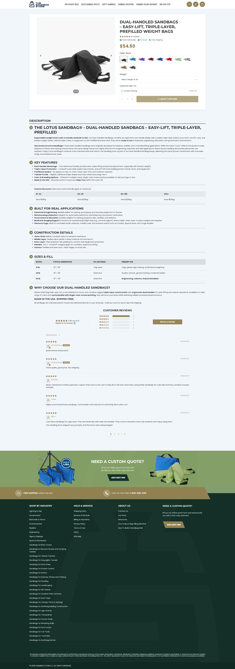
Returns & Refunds (82, 515)
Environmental (35, 524)
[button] (125, 36)
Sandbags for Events (38, 573)
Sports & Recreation (37, 540)
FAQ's (76, 532)
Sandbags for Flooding (38, 581)
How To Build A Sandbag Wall (130, 528)
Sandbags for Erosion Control (41, 568)
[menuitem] (72, 4)
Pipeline (32, 528)
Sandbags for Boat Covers (40, 545)
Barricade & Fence (37, 519)
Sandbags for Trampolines (40, 615)
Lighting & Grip (35, 511)
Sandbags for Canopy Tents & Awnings (46, 602)
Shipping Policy (80, 511)
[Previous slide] (40, 56)
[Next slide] (112, 56)
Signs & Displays (36, 536)
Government (34, 515)
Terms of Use (79, 528)
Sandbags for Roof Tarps (39, 598)
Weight (123, 74)
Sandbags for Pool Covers (40, 627)
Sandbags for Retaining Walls (41, 623)
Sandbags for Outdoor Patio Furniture (45, 594)
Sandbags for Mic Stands (40, 589)
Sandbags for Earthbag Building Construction (48, 606)
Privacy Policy (79, 524)
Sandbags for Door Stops (40, 564)
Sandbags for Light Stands (40, 610)
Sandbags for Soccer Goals (41, 619)
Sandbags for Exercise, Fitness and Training (47, 577)
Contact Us (123, 511)
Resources (122, 519)
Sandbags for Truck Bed (39, 636)
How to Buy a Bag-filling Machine (132, 524)
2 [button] (114, 434)
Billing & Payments (81, 519)
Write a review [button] (167, 321)
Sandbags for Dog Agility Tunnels (43, 560)
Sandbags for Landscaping (40, 585)
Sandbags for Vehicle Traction (42, 556)
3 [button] (118, 434)
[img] (51, 341)
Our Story (122, 515)
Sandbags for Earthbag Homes (42, 640)
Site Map (77, 536)
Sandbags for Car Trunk (39, 631)
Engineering (34, 532)
